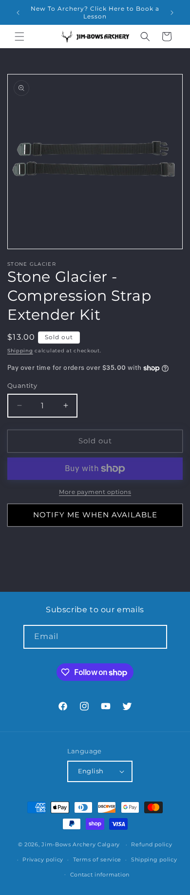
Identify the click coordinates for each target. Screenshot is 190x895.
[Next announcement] (172, 12)
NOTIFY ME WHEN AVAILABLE (95, 514)
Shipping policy (154, 859)
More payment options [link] (95, 491)
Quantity (22, 385)
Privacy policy (42, 859)
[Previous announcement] (18, 12)
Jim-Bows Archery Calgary (80, 844)
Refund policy (151, 844)
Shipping (20, 350)
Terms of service (97, 859)
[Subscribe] (155, 637)
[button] (19, 36)
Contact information (100, 874)
